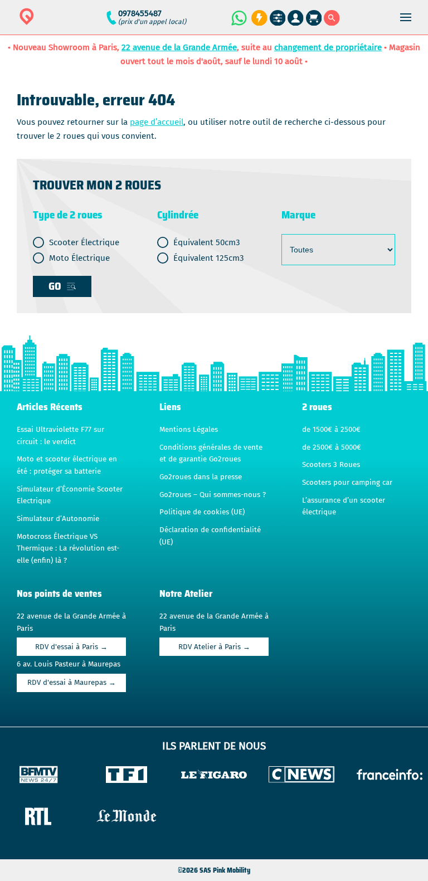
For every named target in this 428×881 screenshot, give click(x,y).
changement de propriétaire (328, 47)
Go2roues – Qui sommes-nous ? (212, 494)
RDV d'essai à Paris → (71, 647)
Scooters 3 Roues (331, 464)
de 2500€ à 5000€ (331, 447)
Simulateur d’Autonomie (58, 518)
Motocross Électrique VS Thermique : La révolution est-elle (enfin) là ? (68, 548)
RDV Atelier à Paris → (214, 647)
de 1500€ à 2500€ (331, 429)
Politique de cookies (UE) (202, 512)
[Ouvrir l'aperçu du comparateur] (278, 18)
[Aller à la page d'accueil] (62, 23)
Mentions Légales (188, 429)
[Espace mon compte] (296, 18)
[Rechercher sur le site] (332, 18)
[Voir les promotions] (258, 18)
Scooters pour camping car (347, 482)
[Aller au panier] (314, 18)
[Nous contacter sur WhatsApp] (238, 17)
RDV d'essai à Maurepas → (71, 682)
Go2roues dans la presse (200, 477)
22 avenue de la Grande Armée (179, 47)
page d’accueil (156, 122)
